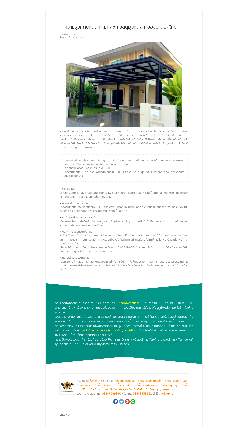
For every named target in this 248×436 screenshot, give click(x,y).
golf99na (166, 393)
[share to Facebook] (115, 401)
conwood (168, 389)
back (65, 415)
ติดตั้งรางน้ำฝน (99, 389)
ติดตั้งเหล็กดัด (103, 385)
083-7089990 (111, 393)
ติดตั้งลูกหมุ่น (171, 385)
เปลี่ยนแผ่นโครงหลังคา (148, 385)
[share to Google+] (127, 401)
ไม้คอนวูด (154, 389)
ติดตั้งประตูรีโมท (123, 385)
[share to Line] (132, 401)
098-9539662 (142, 393)
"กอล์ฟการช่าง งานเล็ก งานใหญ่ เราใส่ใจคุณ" (110, 330)
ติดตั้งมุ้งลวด (84, 385)
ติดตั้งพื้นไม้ (140, 389)
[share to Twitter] (121, 401)
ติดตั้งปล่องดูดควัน (121, 389)
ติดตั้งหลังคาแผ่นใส (176, 380)
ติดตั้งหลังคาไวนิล (124, 380)
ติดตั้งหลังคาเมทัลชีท (150, 380)
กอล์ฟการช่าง (129, 303)
